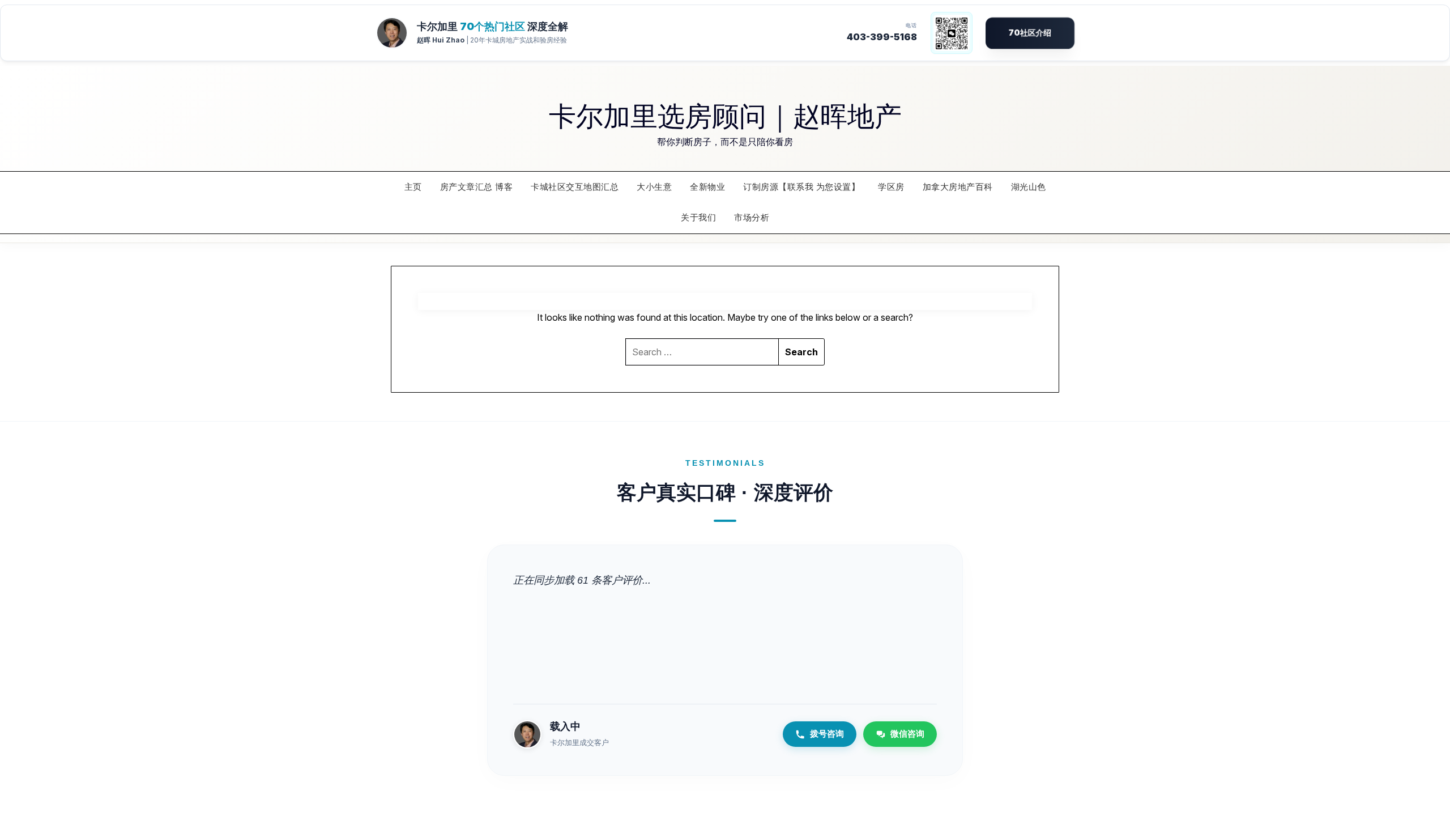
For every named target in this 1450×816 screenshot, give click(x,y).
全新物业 (707, 186)
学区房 (891, 186)
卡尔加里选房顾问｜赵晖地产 (725, 114)
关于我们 (698, 217)
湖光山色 (1028, 186)
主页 (413, 186)
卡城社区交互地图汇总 (575, 186)
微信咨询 (907, 733)
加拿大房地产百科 (958, 186)
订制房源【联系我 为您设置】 (801, 186)
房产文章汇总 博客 (476, 186)
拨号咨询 (827, 733)
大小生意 (654, 186)
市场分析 (751, 217)
